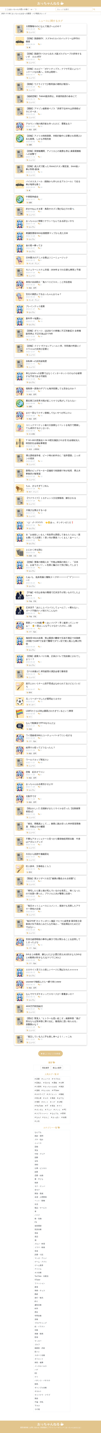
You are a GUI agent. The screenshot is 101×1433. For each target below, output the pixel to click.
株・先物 (38, 1218)
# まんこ (45, 1117)
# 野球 (63, 1113)
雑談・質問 (39, 1136)
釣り (36, 1301)
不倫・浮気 (39, 1402)
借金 (36, 1233)
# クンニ (57, 1109)
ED (36, 1373)
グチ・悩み (39, 1139)
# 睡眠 (61, 1094)
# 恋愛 (37, 1078)
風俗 (36, 1398)
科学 (36, 1308)
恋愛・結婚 (39, 1175)
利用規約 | (44, 1427)
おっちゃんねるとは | (73, 1427)
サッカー (38, 1341)
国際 (36, 1157)
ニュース (38, 1143)
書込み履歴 (57, 1067)
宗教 (36, 1330)
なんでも (38, 1132)
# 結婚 (63, 1117)
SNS (36, 1164)
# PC (64, 1109)
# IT (46, 1105)
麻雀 (36, 1287)
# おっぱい (55, 1117)
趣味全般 (38, 1305)
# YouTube (39, 1105)
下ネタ (37, 1405)
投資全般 (38, 1229)
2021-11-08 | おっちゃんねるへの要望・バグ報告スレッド (23, 13)
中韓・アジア (40, 1154)
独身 (36, 1182)
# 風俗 (52, 1098)
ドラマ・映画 (40, 1247)
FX (36, 1222)
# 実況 (52, 1105)
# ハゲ (52, 1102)
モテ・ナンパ (40, 1186)
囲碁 (36, 1294)
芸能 (36, 1146)
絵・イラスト (40, 1326)
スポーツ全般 (40, 1355)
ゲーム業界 (39, 1265)
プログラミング (41, 1323)
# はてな (60, 1098)
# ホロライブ (40, 1094)
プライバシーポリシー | (57, 1427)
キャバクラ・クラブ (42, 1394)
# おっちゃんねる (50, 1086)
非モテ (37, 1189)
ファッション (40, 1283)
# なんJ (38, 1117)
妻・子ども (39, 1179)
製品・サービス (41, 1207)
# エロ (45, 1098)
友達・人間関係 (41, 1197)
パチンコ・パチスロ (42, 1380)
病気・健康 (39, 1362)
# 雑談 (61, 1086)
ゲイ (36, 1376)
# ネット (45, 1102)
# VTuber (55, 1090)
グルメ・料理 (40, 1243)
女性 (36, 1161)
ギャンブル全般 (41, 1387)
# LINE (59, 1102)
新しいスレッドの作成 (51, 1053)
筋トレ (37, 1351)
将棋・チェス (40, 1290)
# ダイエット (52, 1094)
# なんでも (54, 1113)
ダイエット (39, 1358)
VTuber (37, 1279)
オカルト (38, 1391)
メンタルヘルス (41, 1366)
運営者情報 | (25, 1427)
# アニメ (48, 1109)
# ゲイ (59, 1105)
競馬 (36, 1384)
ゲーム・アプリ (41, 1261)
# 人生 (37, 1121)
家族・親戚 (39, 1193)
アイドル (38, 1269)
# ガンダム (39, 1109)
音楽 (36, 1251)
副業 (36, 1171)
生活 (36, 1204)
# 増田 (37, 1102)
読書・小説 (39, 1254)
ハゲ (36, 1369)
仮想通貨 (38, 1225)
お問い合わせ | (35, 1427)
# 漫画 (37, 1090)
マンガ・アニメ (41, 1258)
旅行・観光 (39, 1297)
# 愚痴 (54, 1082)
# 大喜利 (38, 1086)
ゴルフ (37, 1344)
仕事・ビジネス (41, 1168)
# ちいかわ (46, 1090)
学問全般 (38, 1315)
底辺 (36, 1236)
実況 (36, 1150)
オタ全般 (38, 1272)
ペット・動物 (40, 1200)
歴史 (36, 1312)
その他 (37, 1409)
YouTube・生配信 (41, 1276)
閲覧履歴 (45, 1067)
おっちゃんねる (49, 3)
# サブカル (56, 1078)
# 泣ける (46, 1082)
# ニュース (46, 1078)
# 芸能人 (38, 1082)
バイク (37, 1215)
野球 (36, 1337)
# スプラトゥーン (41, 1113)
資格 (36, 1319)
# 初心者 (38, 1098)
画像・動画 (39, 1333)
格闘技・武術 (40, 1348)
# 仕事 (61, 1082)
